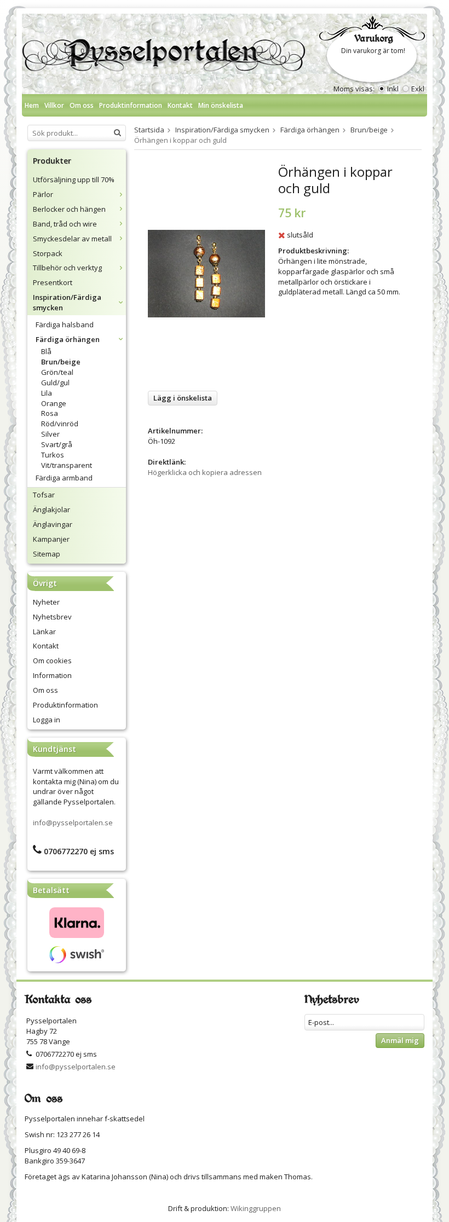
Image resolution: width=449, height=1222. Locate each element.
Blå (46, 351)
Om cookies (52, 660)
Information (52, 675)
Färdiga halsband (65, 324)
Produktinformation (130, 105)
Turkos (52, 455)
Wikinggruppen (256, 1208)
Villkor (54, 105)
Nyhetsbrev (52, 617)
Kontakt (180, 105)
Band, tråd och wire (65, 224)
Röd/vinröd (59, 423)
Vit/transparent (66, 465)
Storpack (47, 253)
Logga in (46, 720)
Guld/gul (55, 382)
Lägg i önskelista (182, 398)
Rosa (49, 413)
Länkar (44, 631)
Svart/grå (56, 444)
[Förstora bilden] (206, 273)
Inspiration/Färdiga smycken (67, 302)
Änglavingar (52, 524)
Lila (46, 393)
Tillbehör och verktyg (67, 268)
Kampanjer (51, 539)
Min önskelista (220, 105)
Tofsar (44, 495)
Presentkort (52, 282)
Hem (32, 105)
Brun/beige (60, 362)
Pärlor (43, 194)
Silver (50, 434)
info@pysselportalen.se (73, 822)
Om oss (82, 105)
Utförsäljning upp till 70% (73, 179)
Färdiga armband (64, 478)
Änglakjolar (51, 509)
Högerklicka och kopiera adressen (205, 472)
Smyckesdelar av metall (72, 239)
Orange (53, 403)
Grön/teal (57, 372)
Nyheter (46, 602)
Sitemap (46, 554)
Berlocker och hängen (69, 209)
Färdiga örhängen (68, 339)
